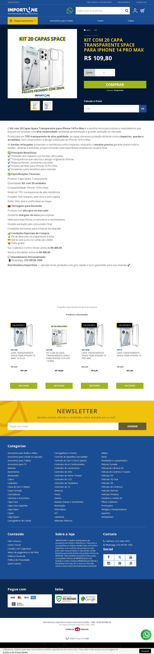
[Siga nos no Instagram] (108, 563)
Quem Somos (13, 2)
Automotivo (13, 471)
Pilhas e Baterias (109, 501)
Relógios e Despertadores (114, 509)
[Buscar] (127, 10)
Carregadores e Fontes (65, 453)
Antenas (12, 468)
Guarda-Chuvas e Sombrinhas (68, 501)
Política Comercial (16, 556)
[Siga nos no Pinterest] (119, 563)
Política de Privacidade (18, 559)
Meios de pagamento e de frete (23, 552)
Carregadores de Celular (19, 520)
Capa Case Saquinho (18, 505)
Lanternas (59, 516)
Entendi (145, 651)
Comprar (115, 84)
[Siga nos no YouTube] (130, 557)
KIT (95, 30)
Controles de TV (62, 486)
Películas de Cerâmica (112, 486)
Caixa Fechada (15, 490)
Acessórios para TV (17, 464)
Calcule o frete (93, 101)
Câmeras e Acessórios (18, 498)
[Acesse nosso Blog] (130, 563)
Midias (104, 453)
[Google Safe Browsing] (88, 599)
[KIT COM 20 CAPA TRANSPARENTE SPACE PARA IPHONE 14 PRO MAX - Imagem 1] (35, 105)
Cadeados (12, 483)
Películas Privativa (110, 494)
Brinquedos (13, 475)
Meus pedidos (124, 2)
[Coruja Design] (77, 629)
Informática (60, 509)
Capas (11, 513)
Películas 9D (107, 483)
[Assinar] (132, 426)
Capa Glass (13, 509)
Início (88, 30)
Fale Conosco (14, 541)
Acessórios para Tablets (19, 460)
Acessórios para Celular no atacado (25, 456)
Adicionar (23, 385)
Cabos (131, 20)
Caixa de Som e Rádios (19, 486)
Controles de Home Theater (68, 475)
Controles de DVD (63, 471)
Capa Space (13, 516)
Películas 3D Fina (109, 479)
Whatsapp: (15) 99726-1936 (118, 544)
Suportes (105, 513)
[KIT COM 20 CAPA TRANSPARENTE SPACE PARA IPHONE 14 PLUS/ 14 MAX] (59, 356)
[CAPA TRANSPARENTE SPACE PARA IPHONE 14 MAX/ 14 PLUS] (24, 356)
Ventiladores (107, 516)
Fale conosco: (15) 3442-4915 (99, 2)
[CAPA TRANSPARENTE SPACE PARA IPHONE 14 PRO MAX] (94, 356)
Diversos (58, 490)
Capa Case (13, 501)
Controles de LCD (63, 479)
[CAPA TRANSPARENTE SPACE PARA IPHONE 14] (130, 356)
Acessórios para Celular (61, 20)
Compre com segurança (19, 548)
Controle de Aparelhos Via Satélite (71, 456)
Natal (104, 456)
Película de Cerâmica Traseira (115, 471)
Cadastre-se (141, 2)
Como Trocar (14, 544)
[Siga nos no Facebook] (108, 557)
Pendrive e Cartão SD (111, 498)
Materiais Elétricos (63, 520)
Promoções (107, 505)
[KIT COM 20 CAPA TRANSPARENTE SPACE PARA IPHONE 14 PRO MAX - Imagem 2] (47, 105)
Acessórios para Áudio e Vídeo (22, 453)
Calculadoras (14, 494)
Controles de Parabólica (66, 483)
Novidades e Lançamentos (114, 460)
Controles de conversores (67, 468)
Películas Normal (109, 490)
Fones (100, 20)
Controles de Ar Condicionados (69, 464)
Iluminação (59, 505)
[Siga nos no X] (119, 557)
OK (142, 108)
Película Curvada (109, 464)
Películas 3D (107, 475)
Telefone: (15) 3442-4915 (117, 541)
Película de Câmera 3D (112, 468)
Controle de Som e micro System (70, 460)
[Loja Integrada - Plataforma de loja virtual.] (77, 638)
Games (57, 498)
